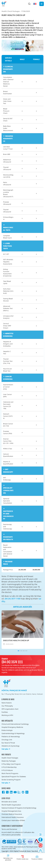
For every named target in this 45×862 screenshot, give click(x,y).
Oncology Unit (7, 740)
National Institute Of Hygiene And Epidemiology (19, 808)
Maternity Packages (9, 761)
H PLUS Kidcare (7, 770)
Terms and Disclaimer (9, 829)
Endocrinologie (7, 730)
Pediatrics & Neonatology (11, 736)
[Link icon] (3, 792)
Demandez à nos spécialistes (8, 859)
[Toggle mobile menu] (41, 4)
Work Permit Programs (10, 773)
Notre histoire (7, 703)
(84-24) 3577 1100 (12, 598)
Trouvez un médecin (36, 859)
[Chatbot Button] (40, 845)
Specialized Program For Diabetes (14, 776)
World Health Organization (11, 805)
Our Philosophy (7, 706)
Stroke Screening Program (11, 780)
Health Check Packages (10, 758)
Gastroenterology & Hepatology (13, 733)
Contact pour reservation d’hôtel (13, 820)
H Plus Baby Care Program (11, 764)
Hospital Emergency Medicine (12, 727)
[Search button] (29, 4)
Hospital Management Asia (11, 811)
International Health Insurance (13, 817)
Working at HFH (7, 715)
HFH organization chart (10, 709)
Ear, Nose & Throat (8, 743)
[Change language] (35, 4)
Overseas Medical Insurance (12, 814)
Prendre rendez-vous (22, 859)
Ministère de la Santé (9, 802)
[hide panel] (40, 834)
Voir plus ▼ (6, 749)
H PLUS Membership (9, 767)
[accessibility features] (40, 839)
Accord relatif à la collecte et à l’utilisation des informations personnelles (18, 833)
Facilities (5, 712)
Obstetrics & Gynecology (10, 746)
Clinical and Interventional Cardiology (15, 724)
